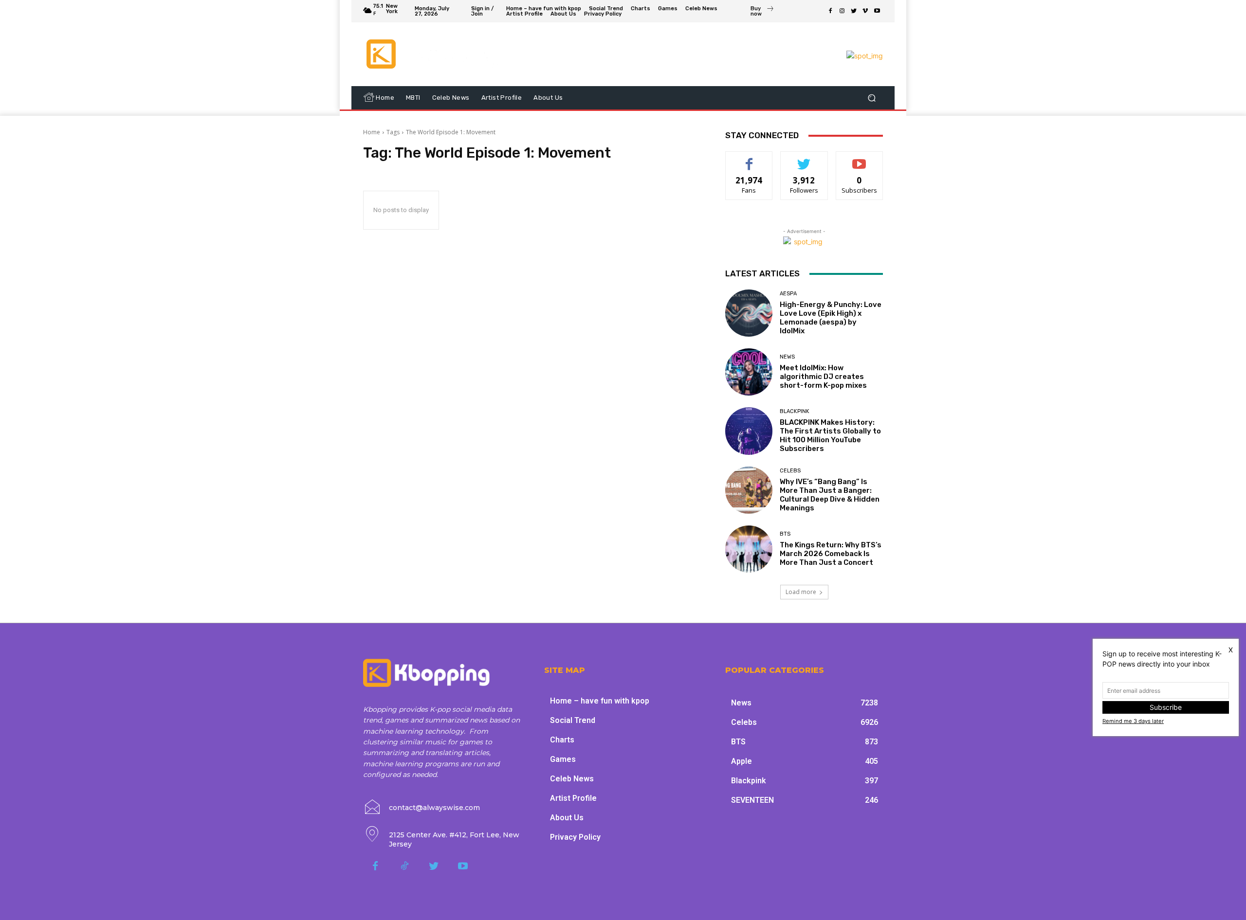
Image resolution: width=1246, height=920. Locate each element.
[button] (871, 98)
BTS (785, 534)
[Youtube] (877, 11)
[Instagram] (842, 11)
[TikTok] (404, 866)
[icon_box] (762, 12)
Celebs (790, 470)
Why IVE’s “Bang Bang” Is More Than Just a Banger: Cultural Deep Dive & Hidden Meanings (830, 494)
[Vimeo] (865, 11)
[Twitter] (854, 11)
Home (371, 132)
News (787, 357)
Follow (804, 158)
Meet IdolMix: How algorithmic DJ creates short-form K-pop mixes (823, 376)
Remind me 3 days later (1133, 721)
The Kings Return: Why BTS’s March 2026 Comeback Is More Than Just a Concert (830, 554)
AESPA (788, 293)
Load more (801, 592)
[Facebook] (830, 11)
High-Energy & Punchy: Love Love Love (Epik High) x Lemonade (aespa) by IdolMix (830, 317)
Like (749, 158)
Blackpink (794, 411)
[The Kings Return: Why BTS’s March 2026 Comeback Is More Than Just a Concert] (748, 549)
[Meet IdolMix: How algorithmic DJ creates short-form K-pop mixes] (748, 372)
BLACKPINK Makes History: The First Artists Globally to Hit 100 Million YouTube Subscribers (830, 435)
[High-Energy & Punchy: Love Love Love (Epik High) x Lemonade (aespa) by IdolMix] (748, 313)
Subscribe (859, 158)
